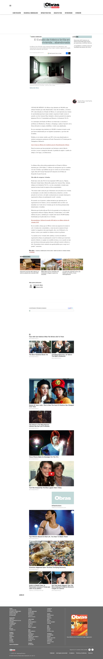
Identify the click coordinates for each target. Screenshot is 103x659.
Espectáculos (50, 615)
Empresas (11, 619)
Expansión (78, 13)
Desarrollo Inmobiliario (31, 13)
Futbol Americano (32, 611)
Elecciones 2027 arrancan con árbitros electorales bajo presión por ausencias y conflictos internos (83, 42)
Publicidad (52, 653)
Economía (11, 621)
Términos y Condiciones (81, 653)
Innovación (30, 638)
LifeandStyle (12, 630)
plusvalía (32, 252)
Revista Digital (31, 616)
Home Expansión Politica (15, 620)
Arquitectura (58, 13)
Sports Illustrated (13, 644)
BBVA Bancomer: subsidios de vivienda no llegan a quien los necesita (50, 273)
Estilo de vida (50, 631)
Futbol (30, 608)
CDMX (10, 637)
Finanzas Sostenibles (33, 636)
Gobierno (11, 633)
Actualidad (31, 644)
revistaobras (89, 650)
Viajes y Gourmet (32, 627)
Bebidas (49, 636)
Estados (11, 639)
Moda (48, 619)
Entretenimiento (32, 622)
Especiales (49, 611)
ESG (10, 627)
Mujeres (11, 628)
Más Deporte (31, 614)
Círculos (49, 618)
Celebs (48, 629)
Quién (48, 614)
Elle (48, 626)
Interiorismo (68, 13)
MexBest (49, 633)
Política (11, 632)
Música (30, 626)
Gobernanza (31, 634)
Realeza (49, 616)
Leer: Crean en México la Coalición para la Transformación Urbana (50, 145)
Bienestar (49, 640)
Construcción (17, 13)
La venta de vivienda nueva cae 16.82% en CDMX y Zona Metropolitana (71, 273)
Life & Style (31, 619)
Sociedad (11, 642)
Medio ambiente (31, 631)
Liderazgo (49, 608)
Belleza (49, 620)
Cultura (49, 623)
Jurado (48, 643)
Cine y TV (30, 624)
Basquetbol (31, 612)
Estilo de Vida (50, 641)
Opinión (11, 640)
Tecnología (12, 624)
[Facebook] (67, 53)
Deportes (30, 623)
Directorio (90, 653)
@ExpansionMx (39, 287)
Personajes (49, 639)
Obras (10, 608)
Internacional (12, 623)
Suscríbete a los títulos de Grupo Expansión (79, 637)
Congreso (11, 636)
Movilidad (30, 635)
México (11, 635)
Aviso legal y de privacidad (61, 653)
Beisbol (30, 610)
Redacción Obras (38, 285)
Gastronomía (50, 635)
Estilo (29, 620)
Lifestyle (30, 615)
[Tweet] (69, 53)
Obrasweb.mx (92, 650)
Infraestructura (46, 13)
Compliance (71, 653)
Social (29, 632)
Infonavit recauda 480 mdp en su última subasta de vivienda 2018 (29, 272)
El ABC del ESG (31, 639)
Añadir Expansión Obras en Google (55, 53)
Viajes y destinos (51, 637)
